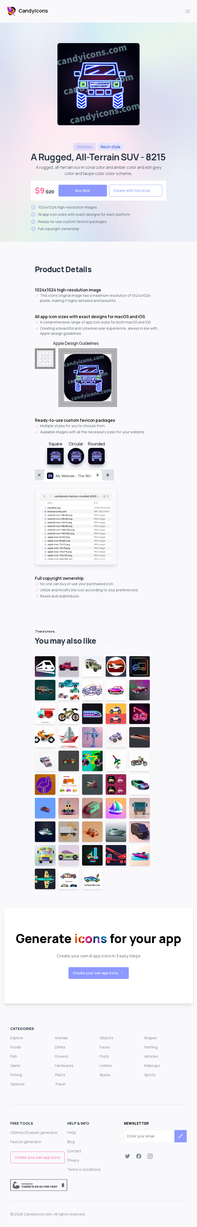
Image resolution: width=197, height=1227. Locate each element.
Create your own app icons (95, 972)
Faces (105, 1047)
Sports (150, 1074)
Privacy (73, 1160)
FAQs (71, 1132)
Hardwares (64, 1065)
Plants (60, 1074)
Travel (60, 1084)
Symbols (17, 1084)
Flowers (61, 1056)
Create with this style (131, 190)
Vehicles (151, 1056)
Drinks (60, 1047)
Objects (106, 1037)
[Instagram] (150, 1156)
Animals (61, 1037)
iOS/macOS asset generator (34, 1132)
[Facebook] (138, 1156)
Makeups (152, 1065)
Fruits (104, 1056)
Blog (71, 1141)
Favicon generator (25, 1141)
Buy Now (82, 190)
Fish (13, 1056)
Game (15, 1065)
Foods (15, 1047)
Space (105, 1074)
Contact (74, 1151)
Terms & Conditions (84, 1169)
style (111, 147)
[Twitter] (127, 1156)
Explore (16, 1037)
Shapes (150, 1037)
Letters (106, 1065)
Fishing (16, 1074)
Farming (150, 1047)
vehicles (84, 147)
